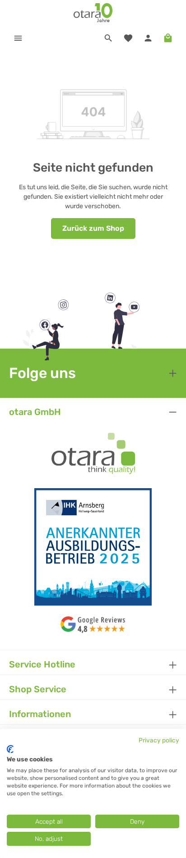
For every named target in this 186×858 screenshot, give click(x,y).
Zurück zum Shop (93, 228)
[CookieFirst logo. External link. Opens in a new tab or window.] (10, 749)
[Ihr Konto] (148, 38)
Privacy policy (159, 740)
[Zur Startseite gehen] (93, 12)
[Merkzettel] (128, 38)
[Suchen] (108, 38)
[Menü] (18, 38)
